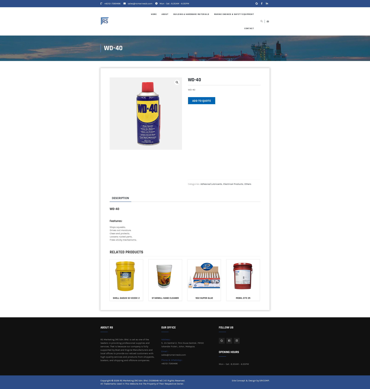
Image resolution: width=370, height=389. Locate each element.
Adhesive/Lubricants (211, 184)
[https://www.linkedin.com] (267, 3)
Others (247, 184)
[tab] (120, 198)
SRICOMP (264, 380)
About (165, 14)
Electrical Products (233, 184)
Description (120, 198)
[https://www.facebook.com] (262, 3)
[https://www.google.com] (256, 3)
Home (154, 14)
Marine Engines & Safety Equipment (234, 14)
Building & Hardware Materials (191, 14)
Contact (249, 28)
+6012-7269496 (112, 3)
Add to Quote (201, 101)
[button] (177, 82)
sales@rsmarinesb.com (140, 3)
